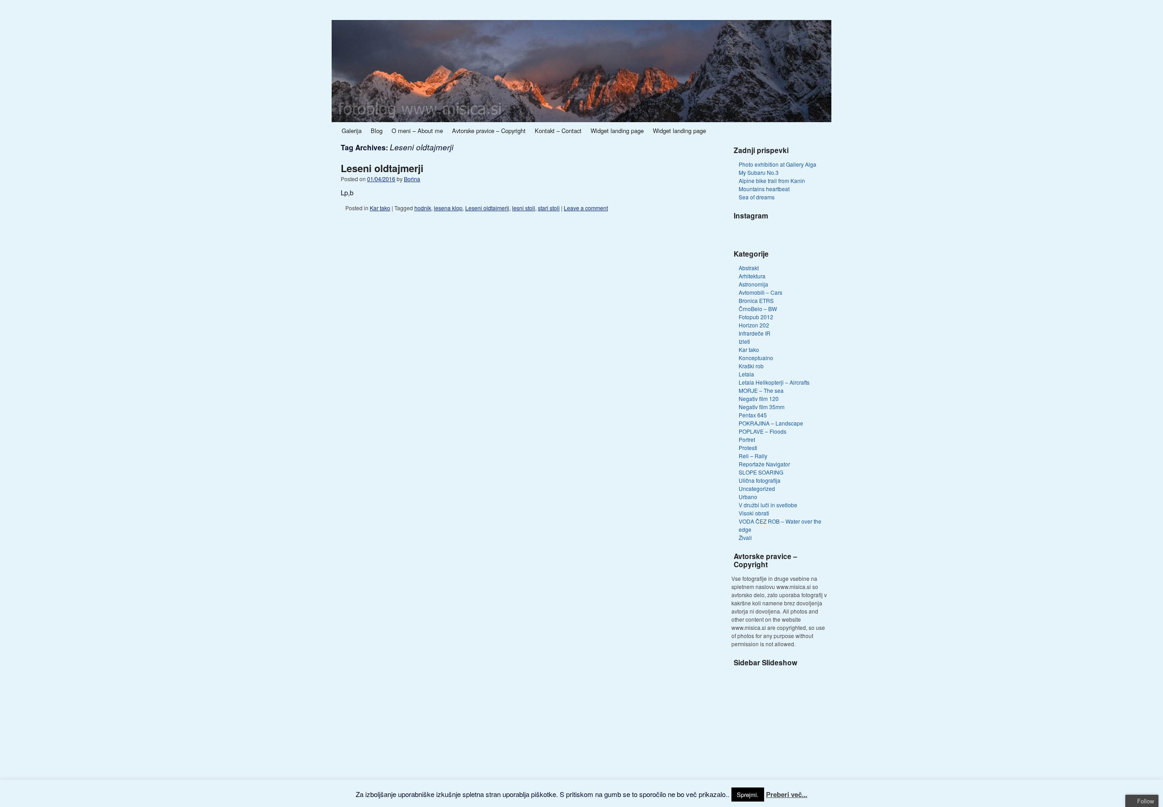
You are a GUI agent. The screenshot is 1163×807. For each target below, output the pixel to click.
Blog (377, 130)
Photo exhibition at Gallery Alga (777, 164)
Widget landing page (617, 130)
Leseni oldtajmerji (382, 168)
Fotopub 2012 (756, 317)
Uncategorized (757, 488)
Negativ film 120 (759, 398)
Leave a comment (586, 208)
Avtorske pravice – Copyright (489, 130)
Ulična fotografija (759, 480)
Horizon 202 (754, 325)
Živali (745, 537)
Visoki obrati (754, 513)
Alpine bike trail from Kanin (772, 180)
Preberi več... (786, 794)
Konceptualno (756, 357)
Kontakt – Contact (558, 130)
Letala (746, 374)
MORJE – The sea (761, 390)
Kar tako (380, 208)
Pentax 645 (753, 415)
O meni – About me (417, 130)
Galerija (352, 130)
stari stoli (549, 208)
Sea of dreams (757, 197)
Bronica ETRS (756, 300)
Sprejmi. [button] (748, 794)
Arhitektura (752, 276)
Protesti (748, 447)
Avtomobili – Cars (760, 292)
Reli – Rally (753, 456)
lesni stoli (523, 208)
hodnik (422, 208)
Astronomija (753, 284)
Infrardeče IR (754, 333)
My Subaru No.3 (759, 172)
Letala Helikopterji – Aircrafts (774, 382)
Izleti (744, 341)
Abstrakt (749, 268)
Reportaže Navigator (764, 464)
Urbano (748, 496)
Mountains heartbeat (764, 189)
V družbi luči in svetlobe (768, 505)
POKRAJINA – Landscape (771, 423)
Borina (412, 179)
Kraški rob (751, 366)
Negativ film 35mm (762, 407)
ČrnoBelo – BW (758, 308)
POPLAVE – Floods (762, 431)
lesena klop (448, 208)
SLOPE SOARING (761, 472)
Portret (747, 439)
